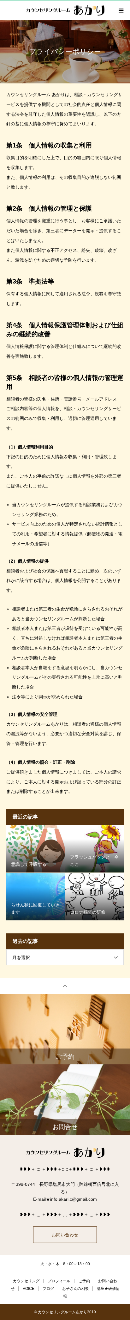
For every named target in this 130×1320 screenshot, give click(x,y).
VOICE (28, 1288)
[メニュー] (120, 10)
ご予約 (84, 1281)
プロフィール (59, 1281)
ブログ (48, 1288)
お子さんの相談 (75, 1288)
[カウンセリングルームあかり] (65, 1152)
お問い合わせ (65, 1234)
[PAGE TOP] (65, 986)
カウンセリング (26, 1281)
